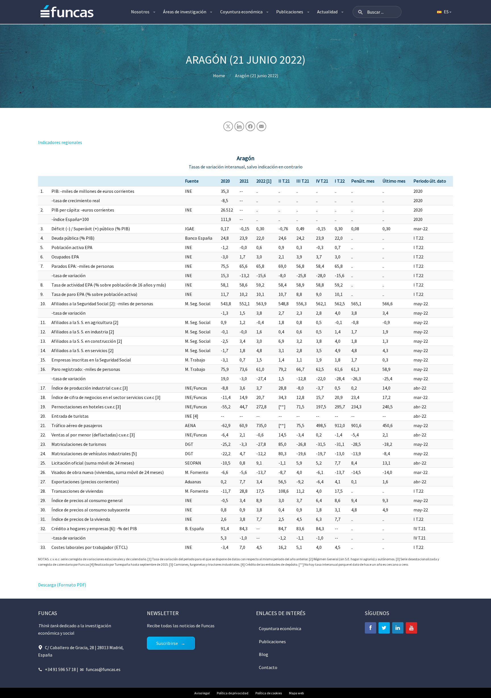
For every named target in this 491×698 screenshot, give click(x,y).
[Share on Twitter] (228, 126)
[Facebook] (370, 628)
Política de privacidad (232, 693)
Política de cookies (268, 693)
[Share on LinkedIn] (239, 126)
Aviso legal (202, 693)
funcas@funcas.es (103, 669)
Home (219, 75)
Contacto (268, 667)
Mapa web (296, 693)
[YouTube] (411, 628)
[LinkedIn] (397, 628)
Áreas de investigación (184, 11)
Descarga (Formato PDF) (62, 585)
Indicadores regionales (60, 142)
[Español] (444, 12)
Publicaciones (289, 11)
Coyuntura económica (241, 11)
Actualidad (327, 11)
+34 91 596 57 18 (60, 669)
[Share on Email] (261, 126)
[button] (360, 11)
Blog (263, 654)
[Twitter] (384, 628)
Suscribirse (167, 643)
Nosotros (140, 11)
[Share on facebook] (250, 126)
